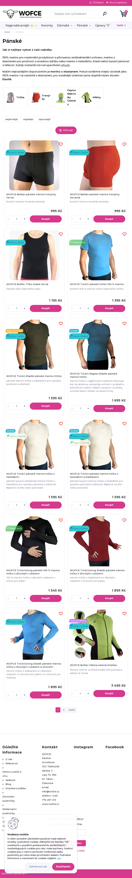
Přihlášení (98, 2)
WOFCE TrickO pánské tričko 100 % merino (97, 284)
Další (120, 25)
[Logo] (22, 14)
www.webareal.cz (39, 873)
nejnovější (44, 119)
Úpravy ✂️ (102, 25)
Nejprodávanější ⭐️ (19, 25)
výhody (65, 65)
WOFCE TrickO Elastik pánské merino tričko (34, 376)
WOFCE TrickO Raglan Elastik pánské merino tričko (93, 375)
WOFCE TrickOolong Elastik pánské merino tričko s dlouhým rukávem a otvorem (33, 665)
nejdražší (28, 119)
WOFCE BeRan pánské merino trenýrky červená (95, 196)
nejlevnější (11, 119)
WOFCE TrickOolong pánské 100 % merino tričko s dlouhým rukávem (33, 572)
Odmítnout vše (38, 866)
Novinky (47, 25)
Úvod (7, 32)
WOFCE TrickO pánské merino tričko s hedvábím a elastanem (94, 475)
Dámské (63, 25)
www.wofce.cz (50, 804)
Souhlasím (63, 866)
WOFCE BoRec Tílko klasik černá (27, 284)
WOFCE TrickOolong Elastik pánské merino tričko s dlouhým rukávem (97, 572)
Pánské (82, 25)
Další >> (71, 710)
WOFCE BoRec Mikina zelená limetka (93, 665)
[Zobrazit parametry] (66, 130)
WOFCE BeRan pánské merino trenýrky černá (31, 196)
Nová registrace (118, 2)
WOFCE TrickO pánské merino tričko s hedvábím (30, 475)
